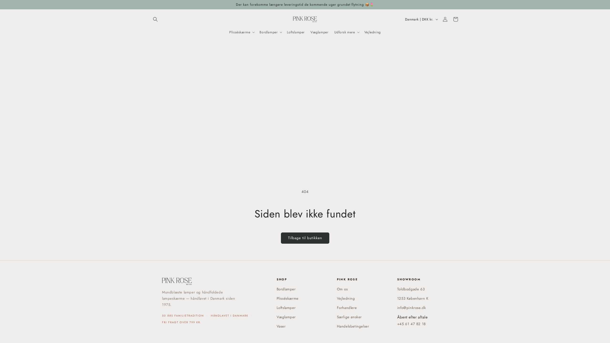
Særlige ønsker (349, 317)
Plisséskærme (288, 298)
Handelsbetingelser (353, 326)
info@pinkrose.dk (411, 307)
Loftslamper (286, 307)
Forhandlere (347, 307)
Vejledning (346, 298)
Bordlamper (286, 289)
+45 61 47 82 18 (411, 324)
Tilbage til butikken (305, 238)
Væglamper (286, 317)
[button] (155, 19)
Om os (342, 289)
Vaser (281, 326)
